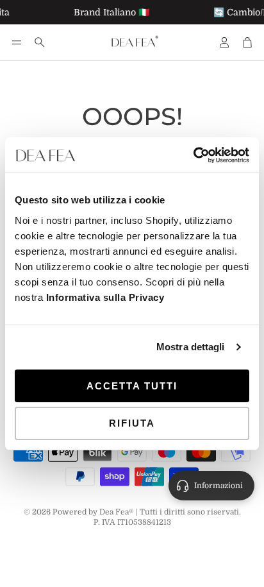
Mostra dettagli (190, 346)
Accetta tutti (132, 385)
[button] (16, 42)
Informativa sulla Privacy (105, 297)
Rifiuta (132, 423)
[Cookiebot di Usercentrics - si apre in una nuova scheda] (193, 155)
